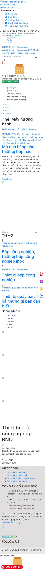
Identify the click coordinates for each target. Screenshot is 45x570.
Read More (7, 179)
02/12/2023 (8, 134)
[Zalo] (41, 295)
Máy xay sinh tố (29, 140)
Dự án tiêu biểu (12, 38)
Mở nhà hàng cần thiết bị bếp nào (18, 149)
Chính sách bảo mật (16, 472)
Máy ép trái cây (9, 137)
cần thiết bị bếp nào (30, 134)
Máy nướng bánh (26, 137)
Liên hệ (9, 42)
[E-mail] (41, 288)
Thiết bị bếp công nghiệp (18, 277)
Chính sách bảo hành (17, 481)
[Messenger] (41, 281)
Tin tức (9, 40)
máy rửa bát (15, 140)
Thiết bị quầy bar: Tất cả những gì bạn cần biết (22, 301)
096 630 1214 (14, 566)
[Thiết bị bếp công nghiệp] (13, 1)
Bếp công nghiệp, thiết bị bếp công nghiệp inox (18, 256)
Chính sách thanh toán (17, 475)
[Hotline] (41, 274)
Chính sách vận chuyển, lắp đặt (21, 478)
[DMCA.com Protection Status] (9, 536)
